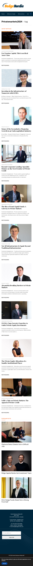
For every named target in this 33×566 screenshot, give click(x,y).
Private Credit (5, 283)
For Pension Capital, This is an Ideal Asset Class (15, 54)
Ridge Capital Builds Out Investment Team (16, 473)
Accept (4, 563)
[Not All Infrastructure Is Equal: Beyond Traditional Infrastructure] (16, 233)
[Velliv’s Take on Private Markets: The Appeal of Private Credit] (16, 387)
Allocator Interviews (7, 51)
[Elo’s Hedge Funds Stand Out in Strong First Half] (16, 487)
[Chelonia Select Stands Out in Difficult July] (16, 432)
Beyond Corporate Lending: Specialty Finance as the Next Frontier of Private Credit (16, 169)
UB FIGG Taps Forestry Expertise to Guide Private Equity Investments (15, 324)
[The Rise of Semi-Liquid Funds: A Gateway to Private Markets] (16, 193)
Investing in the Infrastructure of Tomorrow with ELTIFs (14, 92)
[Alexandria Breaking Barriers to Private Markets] (16, 272)
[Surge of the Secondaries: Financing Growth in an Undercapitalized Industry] (16, 116)
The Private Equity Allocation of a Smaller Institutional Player (14, 362)
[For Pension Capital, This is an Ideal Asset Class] (16, 40)
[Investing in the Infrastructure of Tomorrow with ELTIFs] (16, 78)
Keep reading (5, 65)
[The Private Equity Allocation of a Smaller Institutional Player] (16, 348)
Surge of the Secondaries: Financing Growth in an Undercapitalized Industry (16, 130)
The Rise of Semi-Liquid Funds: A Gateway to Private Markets (14, 208)
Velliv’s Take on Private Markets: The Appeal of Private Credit (15, 401)
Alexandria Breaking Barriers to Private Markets (16, 286)
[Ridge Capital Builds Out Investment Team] (16, 460)
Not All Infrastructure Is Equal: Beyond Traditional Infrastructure (16, 247)
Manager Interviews (7, 164)
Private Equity (5, 126)
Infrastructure (6, 89)
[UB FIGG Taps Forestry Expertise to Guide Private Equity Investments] (16, 310)
